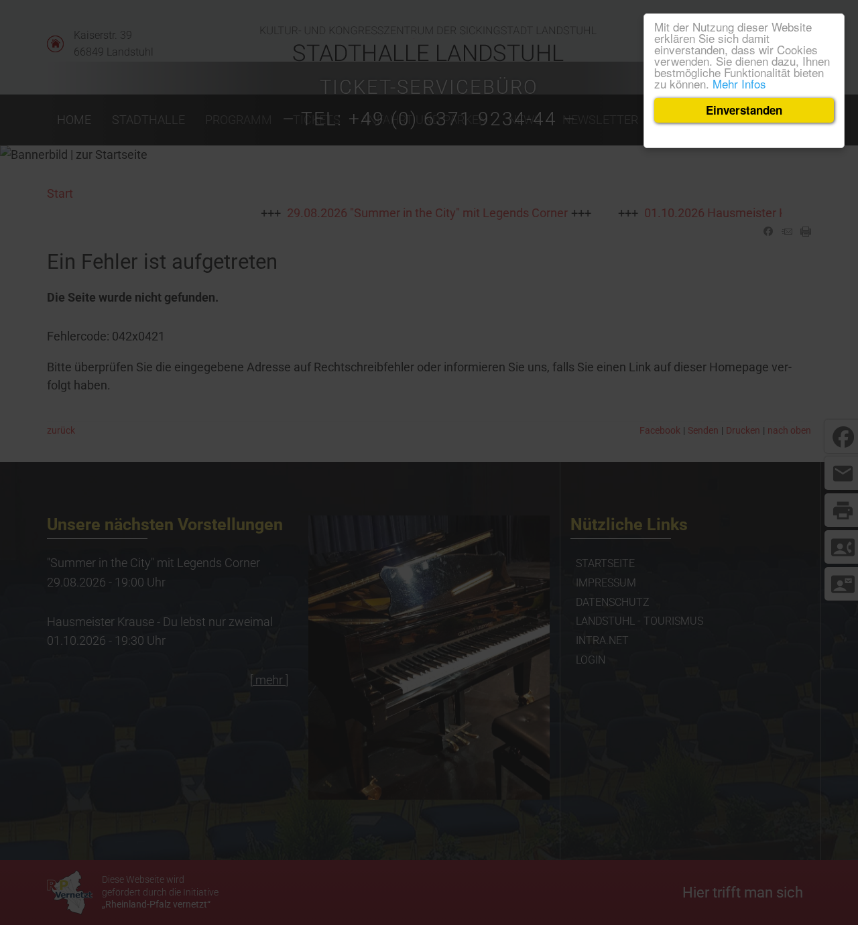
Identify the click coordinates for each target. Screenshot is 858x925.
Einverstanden (744, 110)
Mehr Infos (739, 83)
